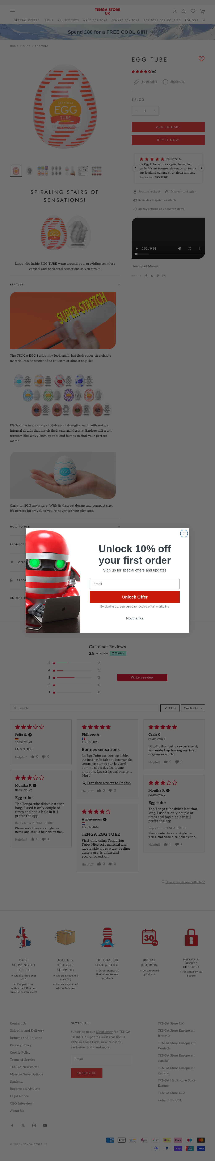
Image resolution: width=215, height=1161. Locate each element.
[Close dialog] (184, 533)
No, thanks (134, 618)
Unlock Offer (135, 597)
